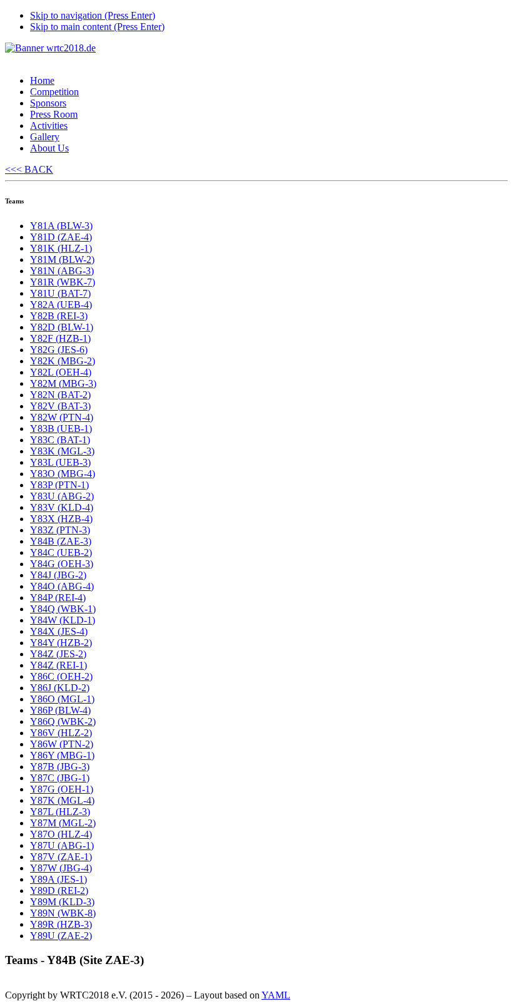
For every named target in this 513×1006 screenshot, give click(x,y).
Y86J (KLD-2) (59, 687)
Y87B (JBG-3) (59, 766)
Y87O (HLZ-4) (61, 834)
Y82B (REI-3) (59, 316)
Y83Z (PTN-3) (60, 530)
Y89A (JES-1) (58, 879)
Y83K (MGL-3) (62, 451)
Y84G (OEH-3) (61, 563)
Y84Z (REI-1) (58, 665)
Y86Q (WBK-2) (63, 721)
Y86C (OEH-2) (61, 676)
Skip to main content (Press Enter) (97, 26)
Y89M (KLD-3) (62, 901)
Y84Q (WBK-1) (63, 608)
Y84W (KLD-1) (62, 620)
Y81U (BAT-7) (60, 293)
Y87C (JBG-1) (59, 777)
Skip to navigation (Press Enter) (92, 15)
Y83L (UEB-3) (60, 462)
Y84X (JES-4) (59, 631)
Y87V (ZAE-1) (61, 856)
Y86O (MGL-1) (62, 699)
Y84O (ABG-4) (62, 586)
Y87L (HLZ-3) (60, 811)
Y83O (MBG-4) (62, 473)
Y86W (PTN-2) (61, 744)
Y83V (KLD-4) (61, 507)
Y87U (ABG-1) (62, 845)
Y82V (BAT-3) (60, 406)
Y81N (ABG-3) (62, 270)
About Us (49, 148)
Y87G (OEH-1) (61, 789)
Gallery (44, 136)
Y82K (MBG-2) (62, 361)
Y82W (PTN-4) (61, 417)
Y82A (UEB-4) (61, 304)
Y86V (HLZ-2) (61, 732)
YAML (276, 995)
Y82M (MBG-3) (63, 383)
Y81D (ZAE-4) (61, 237)
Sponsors (48, 103)
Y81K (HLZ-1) (61, 248)
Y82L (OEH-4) (60, 372)
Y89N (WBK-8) (63, 913)
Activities (49, 125)
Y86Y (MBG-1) (62, 755)
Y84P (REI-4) (58, 597)
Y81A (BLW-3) (61, 225)
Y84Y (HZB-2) (61, 642)
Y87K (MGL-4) (62, 800)
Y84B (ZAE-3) (60, 541)
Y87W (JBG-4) (61, 868)
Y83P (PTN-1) (59, 485)
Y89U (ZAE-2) (61, 935)
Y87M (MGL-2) (63, 823)
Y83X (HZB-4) (61, 518)
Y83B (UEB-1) (61, 428)
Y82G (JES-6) (59, 349)
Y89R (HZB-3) (61, 924)
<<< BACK (29, 169)
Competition (54, 91)
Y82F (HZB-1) (60, 338)
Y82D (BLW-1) (61, 327)
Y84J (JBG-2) (58, 575)
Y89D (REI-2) (59, 890)
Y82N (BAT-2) (60, 394)
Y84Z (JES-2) (58, 654)
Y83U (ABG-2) (62, 496)
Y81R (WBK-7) (62, 282)
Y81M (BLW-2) (62, 259)
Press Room (54, 114)
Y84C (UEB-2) (61, 552)
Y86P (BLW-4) (60, 710)
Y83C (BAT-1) (60, 439)
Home (42, 80)
